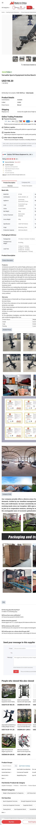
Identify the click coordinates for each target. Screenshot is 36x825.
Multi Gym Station (6, 769)
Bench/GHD (5, 775)
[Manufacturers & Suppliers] (18, 3)
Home (3, 12)
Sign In (4, 174)
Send (16, 671)
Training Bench (7, 809)
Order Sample (29, 92)
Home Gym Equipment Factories (11, 805)
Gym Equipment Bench (20, 809)
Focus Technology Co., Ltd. (21, 818)
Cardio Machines (6, 772)
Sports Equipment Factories (10, 801)
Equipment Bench (27, 805)
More (3, 812)
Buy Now (11, 822)
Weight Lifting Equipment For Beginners (13, 793)
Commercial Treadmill (22, 772)
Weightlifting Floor (21, 775)
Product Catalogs (25, 766)
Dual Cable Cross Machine (23, 769)
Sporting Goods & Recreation (12, 12)
